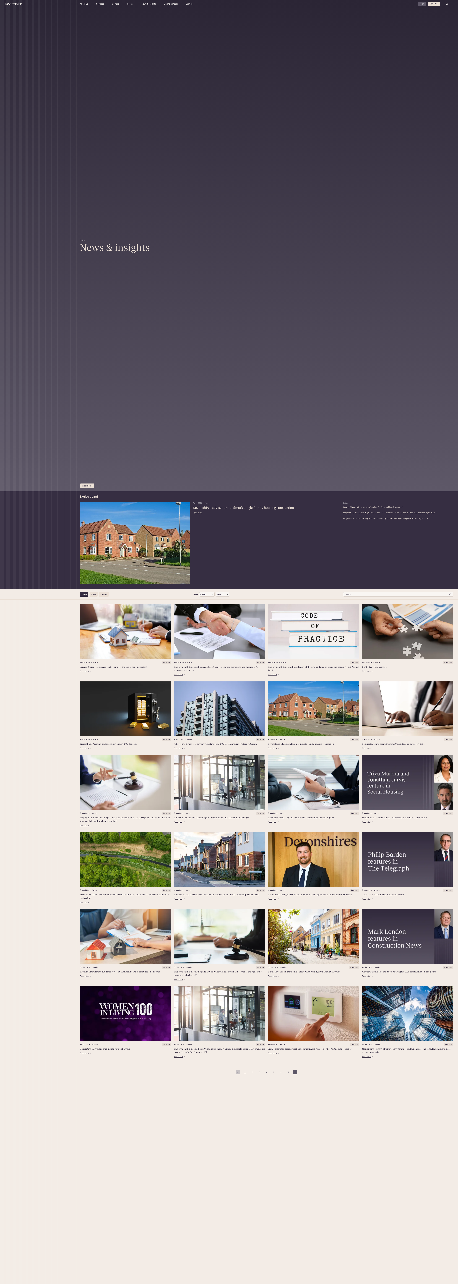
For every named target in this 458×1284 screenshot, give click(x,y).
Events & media (171, 4)
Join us (189, 4)
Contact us (434, 4)
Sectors (115, 4)
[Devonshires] (41, 4)
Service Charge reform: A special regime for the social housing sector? (373, 507)
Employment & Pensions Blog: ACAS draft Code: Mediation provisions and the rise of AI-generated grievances (390, 513)
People (130, 4)
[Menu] (451, 4)
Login (422, 4)
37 (288, 1072)
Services (100, 4)
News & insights (149, 4)
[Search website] (447, 4)
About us (84, 4)
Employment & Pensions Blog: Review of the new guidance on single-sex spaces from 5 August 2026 (385, 518)
